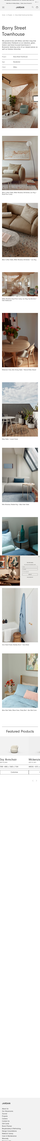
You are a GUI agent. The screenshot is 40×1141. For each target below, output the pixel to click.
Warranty (5, 1138)
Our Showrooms (7, 1111)
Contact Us (6, 1121)
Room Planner (7, 1126)
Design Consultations (9, 1131)
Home (3, 15)
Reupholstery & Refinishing (11, 1128)
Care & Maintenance (9, 1136)
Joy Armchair (8, 759)
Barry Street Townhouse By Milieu (24, 15)
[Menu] (3, 7)
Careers (5, 1118)
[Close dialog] (38, 556)
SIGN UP (30, 574)
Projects (10, 15)
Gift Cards (5, 1123)
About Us (5, 1109)
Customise (14, 772)
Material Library (7, 1133)
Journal (4, 1114)
